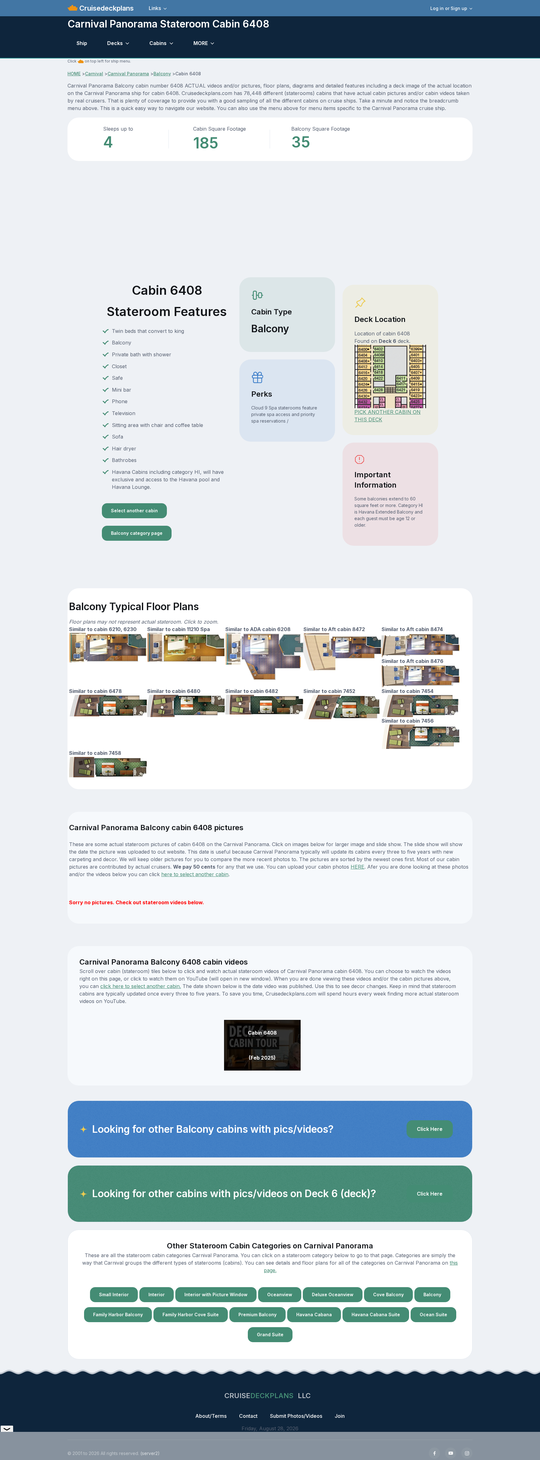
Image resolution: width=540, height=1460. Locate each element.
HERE (357, 867)
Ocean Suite (433, 1314)
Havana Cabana (314, 1314)
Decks (115, 43)
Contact (248, 1416)
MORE (200, 43)
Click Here (429, 1129)
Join (340, 1416)
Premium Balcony (257, 1314)
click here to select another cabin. (140, 986)
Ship (82, 43)
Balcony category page (136, 533)
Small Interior (114, 1294)
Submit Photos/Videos (296, 1416)
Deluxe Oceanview (332, 1294)
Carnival (94, 73)
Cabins (158, 43)
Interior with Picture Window (216, 1294)
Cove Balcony (388, 1294)
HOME (74, 73)
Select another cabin (134, 510)
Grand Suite (270, 1334)
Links (155, 8)
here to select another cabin (194, 874)
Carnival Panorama (128, 73)
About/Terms (211, 1416)
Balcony (162, 73)
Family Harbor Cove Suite (190, 1314)
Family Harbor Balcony (118, 1314)
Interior (156, 1294)
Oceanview (279, 1294)
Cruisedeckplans (106, 8)
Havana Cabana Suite (376, 1314)
